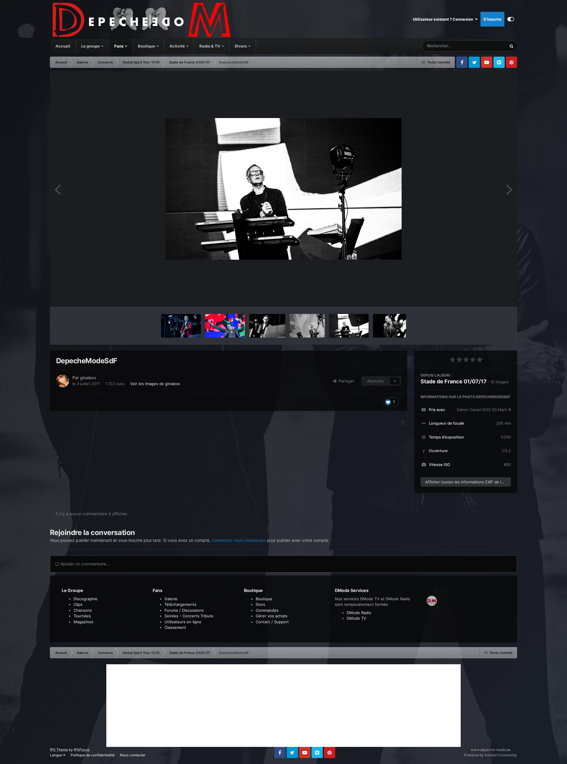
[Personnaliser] (510, 19)
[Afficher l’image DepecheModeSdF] (181, 326)
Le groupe (91, 46)
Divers (241, 46)
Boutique (146, 46)
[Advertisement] (283, 705)
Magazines (83, 621)
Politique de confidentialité (93, 755)
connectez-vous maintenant (239, 540)
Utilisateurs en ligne (182, 621)
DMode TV (356, 618)
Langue (56, 755)
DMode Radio (359, 612)
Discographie (85, 598)
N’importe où (488, 46)
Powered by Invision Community (490, 755)
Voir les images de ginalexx (155, 383)
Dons (260, 604)
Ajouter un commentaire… (84, 563)
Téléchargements (180, 604)
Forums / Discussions (184, 610)
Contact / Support (272, 621)
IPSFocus (81, 749)
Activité (177, 46)
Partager (345, 381)
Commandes (267, 610)
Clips (78, 604)
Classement (175, 627)
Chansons (83, 610)
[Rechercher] (511, 46)
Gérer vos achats (271, 616)
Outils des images (487, 296)
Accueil (63, 46)
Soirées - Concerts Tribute (189, 616)
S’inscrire (492, 19)
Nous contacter (132, 755)
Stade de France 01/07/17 (454, 381)
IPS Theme (59, 749)
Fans (119, 46)
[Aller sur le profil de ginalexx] (62, 380)
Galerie (170, 598)
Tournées (82, 616)
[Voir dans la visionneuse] (283, 189)
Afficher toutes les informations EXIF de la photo (468, 482)
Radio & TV (210, 46)
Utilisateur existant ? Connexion (444, 19)
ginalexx (88, 377)
